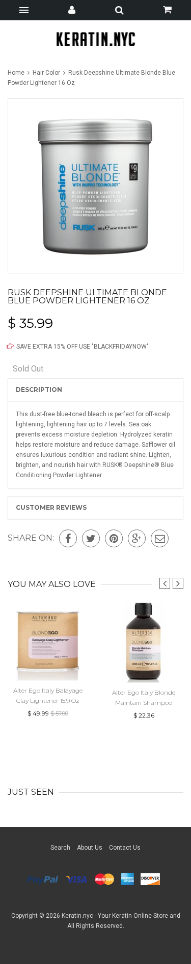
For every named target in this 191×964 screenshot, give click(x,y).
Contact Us (125, 847)
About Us (89, 847)
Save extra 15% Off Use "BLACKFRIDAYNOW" (82, 346)
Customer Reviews (51, 507)
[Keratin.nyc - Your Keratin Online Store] (95, 38)
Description (39, 389)
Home (17, 72)
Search (60, 847)
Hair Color (46, 72)
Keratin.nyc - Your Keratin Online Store (115, 915)
